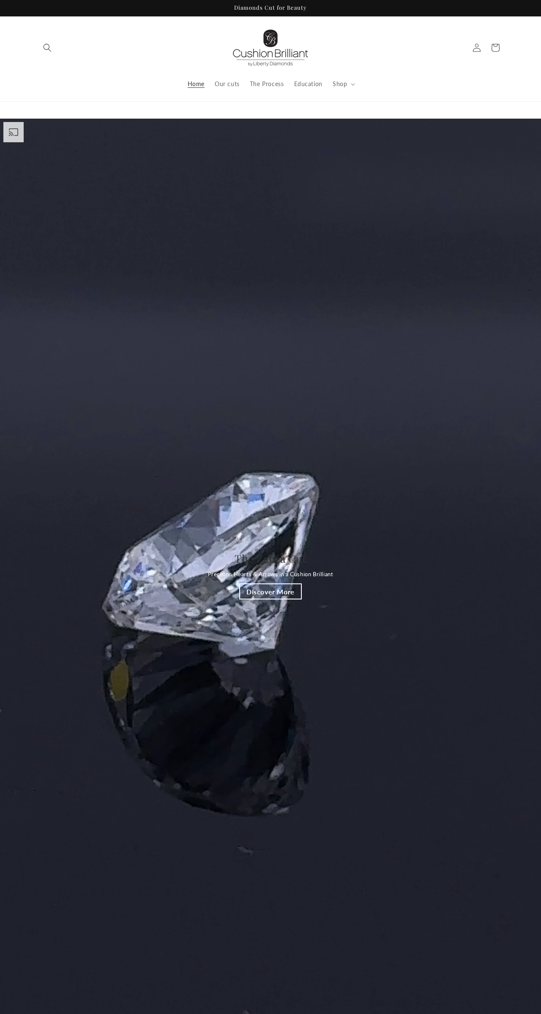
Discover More (270, 591)
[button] (47, 47)
